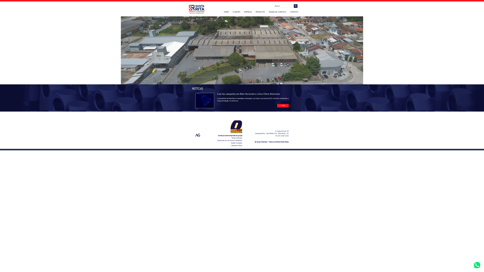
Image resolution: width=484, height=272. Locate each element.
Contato (294, 12)
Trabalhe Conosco (277, 12)
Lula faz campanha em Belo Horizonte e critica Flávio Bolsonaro (248, 94)
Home (226, 12)
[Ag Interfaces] (197, 135)
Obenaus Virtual (236, 146)
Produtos (260, 12)
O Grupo (236, 12)
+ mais (283, 106)
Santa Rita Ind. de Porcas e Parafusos (229, 141)
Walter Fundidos (236, 143)
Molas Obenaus (237, 138)
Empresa (248, 12)
